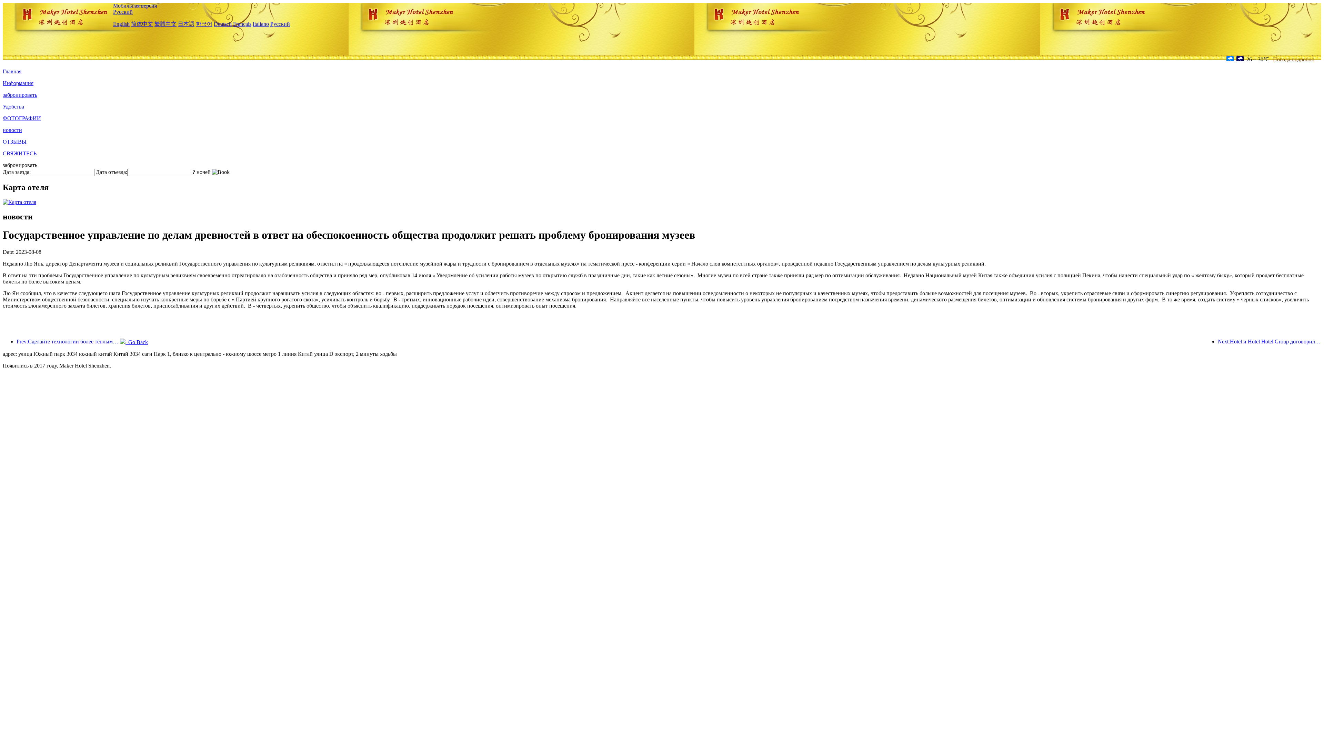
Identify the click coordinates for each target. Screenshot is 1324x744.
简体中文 (142, 24)
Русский (123, 12)
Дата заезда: (17, 172)
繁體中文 (165, 24)
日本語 (186, 24)
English (121, 24)
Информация (18, 83)
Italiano (261, 24)
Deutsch (223, 24)
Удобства (13, 107)
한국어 (204, 24)
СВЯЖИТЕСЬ (20, 153)
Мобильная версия (135, 6)
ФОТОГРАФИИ (22, 118)
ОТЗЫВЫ (15, 142)
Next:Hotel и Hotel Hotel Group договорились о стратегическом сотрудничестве (1269, 341)
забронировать (20, 95)
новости (12, 130)
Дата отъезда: (111, 172)
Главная (12, 71)
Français (242, 24)
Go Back (137, 342)
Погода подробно (1293, 59)
